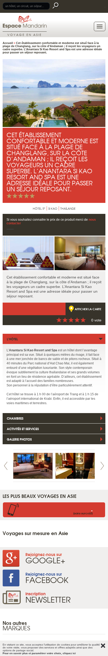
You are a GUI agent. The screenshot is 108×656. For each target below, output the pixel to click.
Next (102, 466)
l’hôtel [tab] (12, 338)
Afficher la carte (88, 309)
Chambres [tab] (15, 418)
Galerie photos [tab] (19, 439)
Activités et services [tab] (23, 428)
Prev (6, 466)
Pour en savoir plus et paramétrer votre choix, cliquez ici (39, 653)
